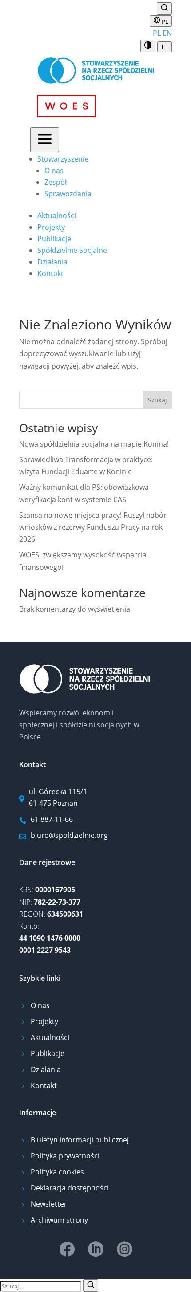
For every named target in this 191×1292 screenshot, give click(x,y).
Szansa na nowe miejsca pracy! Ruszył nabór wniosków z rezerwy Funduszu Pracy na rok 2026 (93, 527)
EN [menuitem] (167, 33)
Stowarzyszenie (62, 159)
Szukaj (157, 400)
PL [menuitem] (157, 33)
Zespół (55, 182)
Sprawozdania (68, 194)
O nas (54, 170)
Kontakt (50, 273)
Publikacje (54, 239)
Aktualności (56, 215)
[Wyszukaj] (164, 8)
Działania (52, 262)
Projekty (51, 227)
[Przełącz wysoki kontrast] (147, 46)
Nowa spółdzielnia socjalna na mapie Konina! (94, 444)
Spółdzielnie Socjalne (72, 250)
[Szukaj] (90, 1285)
